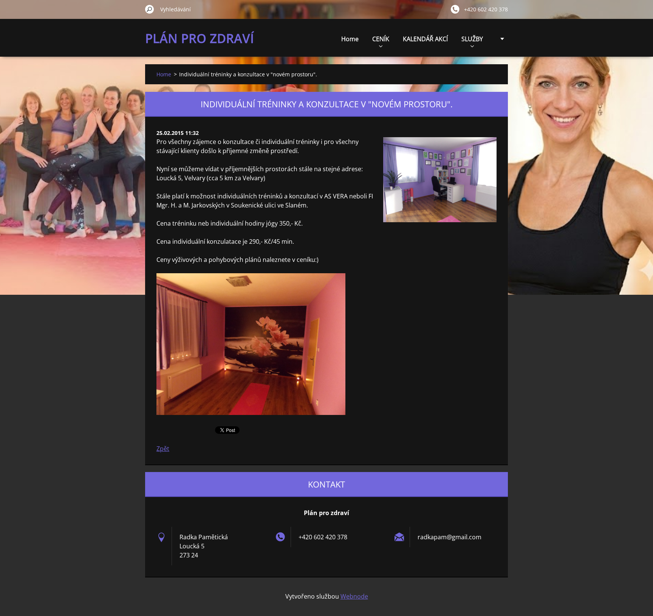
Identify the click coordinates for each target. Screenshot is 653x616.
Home (350, 39)
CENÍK (380, 39)
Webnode (354, 596)
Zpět (162, 448)
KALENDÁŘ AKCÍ (425, 39)
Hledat (149, 9)
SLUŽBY (472, 39)
